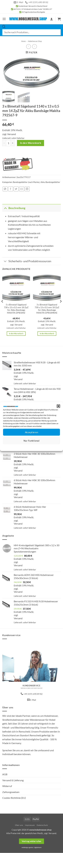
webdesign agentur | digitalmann (31, 847)
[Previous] (7, 72)
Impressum (45, 446)
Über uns (19, 825)
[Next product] (28, 46)
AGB (4, 774)
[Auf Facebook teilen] (10, 188)
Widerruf (7, 786)
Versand (11, 134)
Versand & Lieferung (13, 780)
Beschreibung (16, 208)
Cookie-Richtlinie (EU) (14, 797)
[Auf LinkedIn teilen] (27, 188)
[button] (58, 406)
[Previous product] (34, 46)
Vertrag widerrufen (31, 841)
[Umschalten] (5, 208)
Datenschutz (34, 446)
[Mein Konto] (51, 19)
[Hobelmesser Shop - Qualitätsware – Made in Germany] (28, 19)
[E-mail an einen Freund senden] (21, 188)
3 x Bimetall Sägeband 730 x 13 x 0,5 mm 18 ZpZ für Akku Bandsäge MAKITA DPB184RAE (47, 308)
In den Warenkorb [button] (16, 333)
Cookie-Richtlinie (20, 446)
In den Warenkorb (30, 142)
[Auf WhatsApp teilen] (5, 188)
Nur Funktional (31, 440)
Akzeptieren (31, 432)
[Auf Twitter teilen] (16, 188)
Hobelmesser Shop (35, 41)
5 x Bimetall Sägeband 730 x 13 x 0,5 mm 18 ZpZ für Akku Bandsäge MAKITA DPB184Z (16, 308)
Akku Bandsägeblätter (50, 182)
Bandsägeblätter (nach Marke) (26, 182)
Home (23, 41)
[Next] (55, 72)
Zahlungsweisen (10, 792)
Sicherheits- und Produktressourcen (29, 261)
